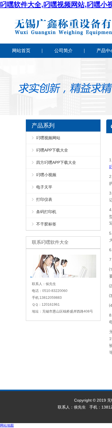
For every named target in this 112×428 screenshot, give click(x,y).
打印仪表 (44, 199)
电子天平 (44, 187)
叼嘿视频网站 (48, 138)
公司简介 (63, 50)
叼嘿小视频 (46, 174)
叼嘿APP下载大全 (52, 150)
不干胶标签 (46, 224)
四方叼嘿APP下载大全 (56, 162)
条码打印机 (46, 211)
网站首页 (21, 50)
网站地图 (7, 425)
